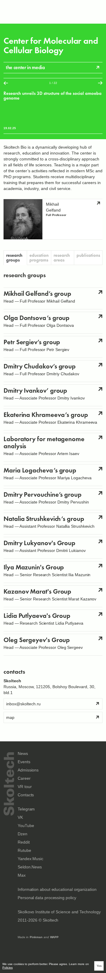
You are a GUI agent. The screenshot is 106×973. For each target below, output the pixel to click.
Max (22, 875)
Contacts (26, 795)
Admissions (28, 770)
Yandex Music (30, 859)
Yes (99, 965)
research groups (14, 257)
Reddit (24, 842)
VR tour (25, 786)
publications (88, 255)
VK (20, 817)
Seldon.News (30, 867)
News (23, 753)
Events (24, 762)
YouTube (26, 825)
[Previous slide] (6, 83)
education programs (39, 257)
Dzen (22, 834)
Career (24, 778)
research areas (62, 257)
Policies (7, 967)
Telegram (26, 809)
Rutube (24, 850)
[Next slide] (100, 83)
